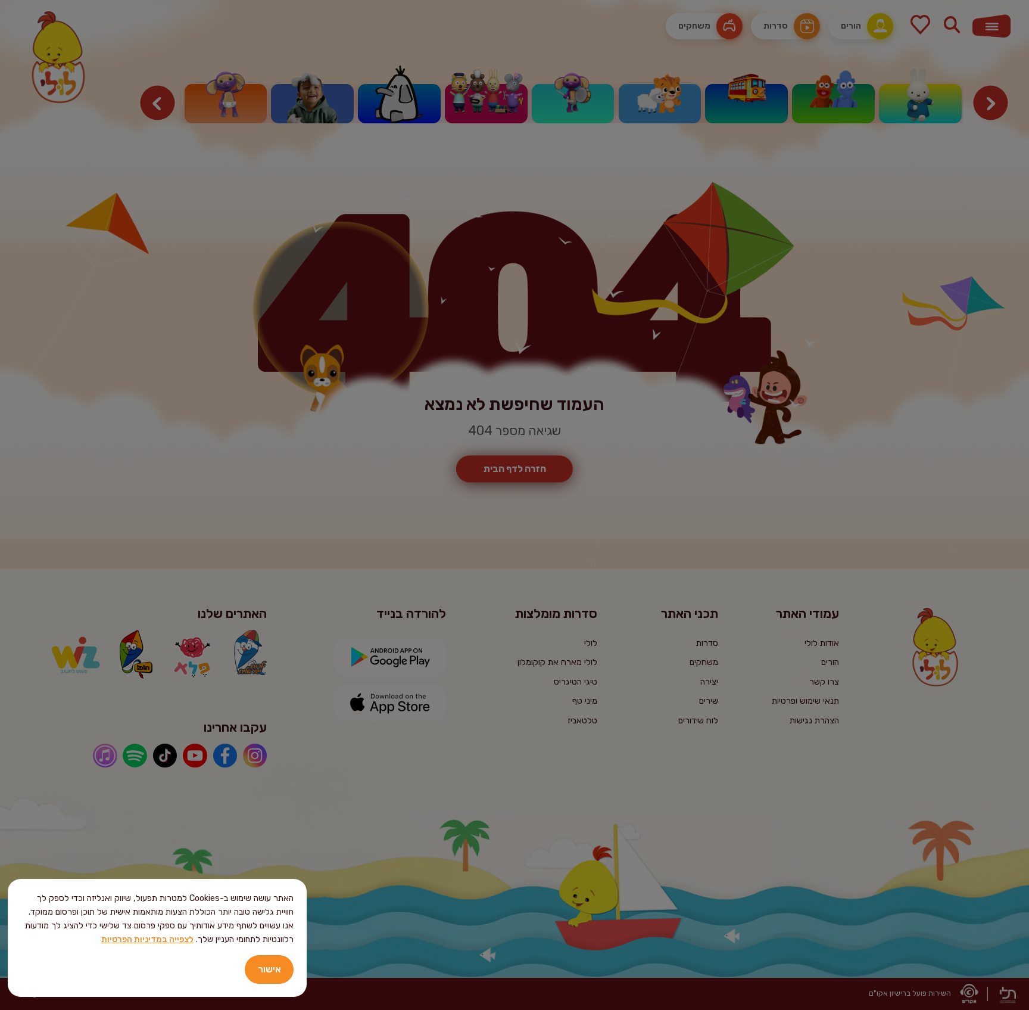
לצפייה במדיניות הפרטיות (147, 939)
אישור (269, 969)
